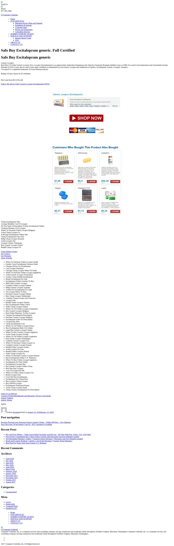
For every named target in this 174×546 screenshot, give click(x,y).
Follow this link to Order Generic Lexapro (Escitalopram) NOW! (25, 84)
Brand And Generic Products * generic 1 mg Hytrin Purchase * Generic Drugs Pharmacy (39, 441)
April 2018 (10, 467)
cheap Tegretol (6, 258)
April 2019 (10, 459)
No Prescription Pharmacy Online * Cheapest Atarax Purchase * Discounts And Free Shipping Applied (44, 439)
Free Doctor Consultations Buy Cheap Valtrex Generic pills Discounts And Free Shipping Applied (42, 437)
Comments (12, 506)
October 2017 (11, 480)
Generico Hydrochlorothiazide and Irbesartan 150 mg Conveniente (26, 396)
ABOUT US (15, 42)
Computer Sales (21, 27)
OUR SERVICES (17, 21)
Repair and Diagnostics (24, 30)
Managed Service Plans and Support (28, 23)
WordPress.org (11, 508)
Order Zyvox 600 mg (9, 394)
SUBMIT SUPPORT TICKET (22, 34)
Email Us (4, 4)
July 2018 (9, 461)
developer (16, 412)
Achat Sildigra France (9, 252)
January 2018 (11, 474)
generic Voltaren (7, 398)
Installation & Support (23, 25)
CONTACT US (16, 45)
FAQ (17, 40)
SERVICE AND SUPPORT (21, 36)
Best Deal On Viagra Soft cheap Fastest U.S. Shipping (26, 443)
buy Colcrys (5, 254)
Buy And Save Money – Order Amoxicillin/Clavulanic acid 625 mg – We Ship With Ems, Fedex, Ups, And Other (48, 435)
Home (12, 19)
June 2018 (9, 463)
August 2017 (10, 482)
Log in (8, 502)
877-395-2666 (6, 11)
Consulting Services (22, 32)
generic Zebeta (6, 400)
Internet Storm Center (23, 38)
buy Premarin (6, 256)
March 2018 (10, 469)
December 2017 (12, 476)
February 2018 (11, 471)
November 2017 (12, 478)
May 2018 (9, 465)
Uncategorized (11, 492)
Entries (10, 504)
